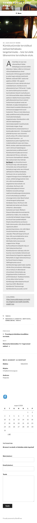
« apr (9, 434)
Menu (19, 13)
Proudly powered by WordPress (12, 518)
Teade (5, 474)
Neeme (18, 43)
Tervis (8, 316)
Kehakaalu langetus (14, 318)
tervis (18, 320)
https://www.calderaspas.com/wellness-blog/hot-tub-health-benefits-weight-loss (18, 301)
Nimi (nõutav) (7, 456)
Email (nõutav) (8, 465)
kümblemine (10, 320)
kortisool (27, 318)
